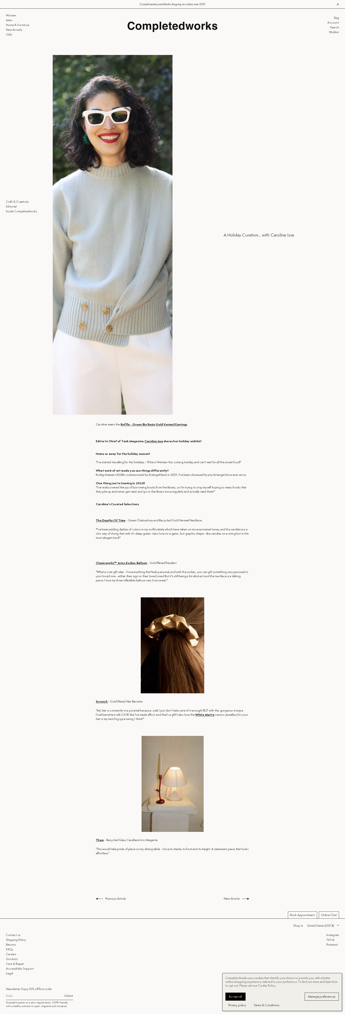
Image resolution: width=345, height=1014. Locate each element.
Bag (336, 17)
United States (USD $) (320, 925)
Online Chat (329, 915)
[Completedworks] (172, 27)
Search (334, 27)
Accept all (235, 996)
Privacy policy (237, 1005)
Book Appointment (302, 915)
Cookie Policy (267, 985)
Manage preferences (322, 996)
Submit (68, 995)
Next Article (232, 898)
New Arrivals (190, 4)
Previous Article (115, 898)
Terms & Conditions (267, 1005)
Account (333, 22)
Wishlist (334, 32)
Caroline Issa (154, 441)
